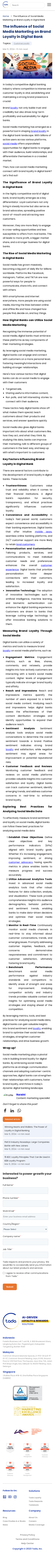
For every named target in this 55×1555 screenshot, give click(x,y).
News (5, 1525)
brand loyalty (38, 131)
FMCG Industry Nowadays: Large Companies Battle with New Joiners (27, 1144)
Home (6, 16)
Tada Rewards (36, 1501)
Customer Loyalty (21, 43)
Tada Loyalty (35, 1497)
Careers (32, 1521)
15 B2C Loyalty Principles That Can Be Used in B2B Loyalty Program (27, 1159)
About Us (33, 1517)
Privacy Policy (27, 1534)
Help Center (27, 1543)
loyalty (14, 107)
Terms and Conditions (27, 1539)
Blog (5, 1517)
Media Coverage (36, 1525)
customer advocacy (21, 862)
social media (10, 143)
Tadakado (34, 1505)
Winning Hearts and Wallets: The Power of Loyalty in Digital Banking (26, 1128)
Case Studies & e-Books (14, 1521)
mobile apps (43, 531)
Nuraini (21, 1094)
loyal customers (25, 544)
